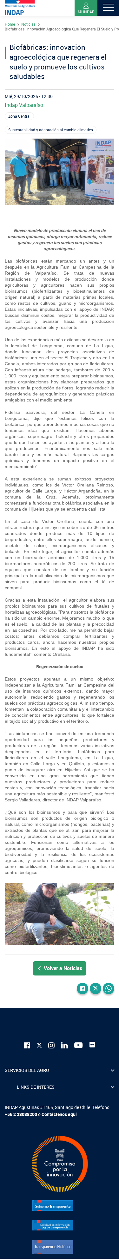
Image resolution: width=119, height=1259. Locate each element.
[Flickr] (92, 1044)
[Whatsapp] (108, 988)
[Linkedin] (64, 1045)
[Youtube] (78, 1045)
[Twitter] (95, 988)
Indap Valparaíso (24, 104)
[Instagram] (51, 1045)
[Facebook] (82, 988)
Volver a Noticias (63, 968)
